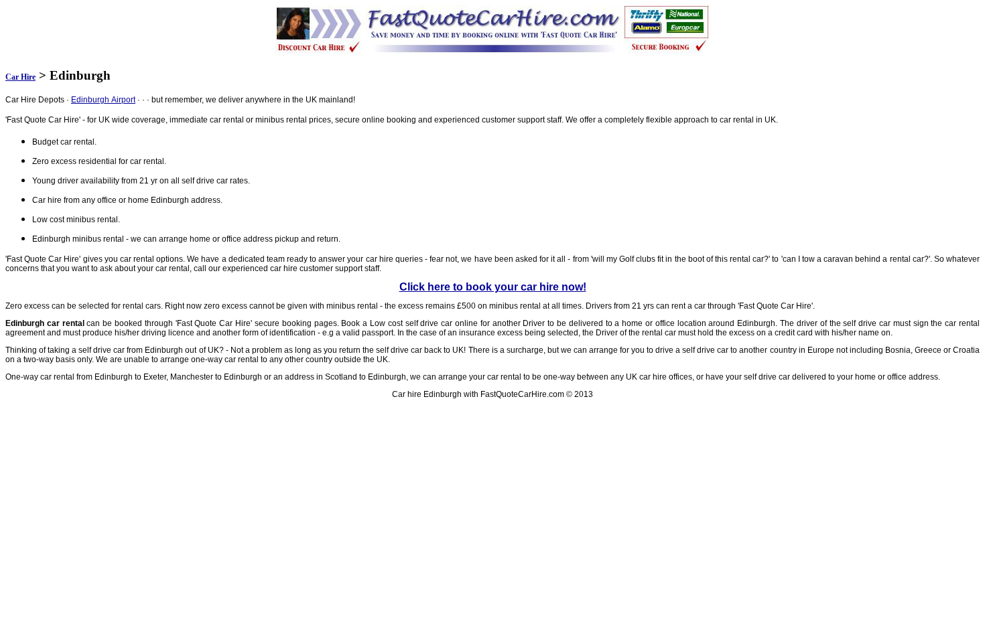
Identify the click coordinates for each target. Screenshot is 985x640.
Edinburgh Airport (103, 99)
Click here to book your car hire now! (492, 287)
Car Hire (20, 77)
